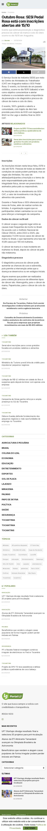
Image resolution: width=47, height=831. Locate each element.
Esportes (7, 474)
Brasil (5, 448)
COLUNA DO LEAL (11, 453)
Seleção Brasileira (18, 573)
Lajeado (6, 484)
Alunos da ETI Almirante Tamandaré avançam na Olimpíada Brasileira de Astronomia (19, 742)
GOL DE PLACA (9, 479)
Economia (7, 458)
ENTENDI (30, 828)
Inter (18, 564)
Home (4, 12)
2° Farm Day (34, 545)
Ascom (7, 40)
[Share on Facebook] (9, 72)
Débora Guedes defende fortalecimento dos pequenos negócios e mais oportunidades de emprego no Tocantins (21, 418)
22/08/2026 (18, 135)
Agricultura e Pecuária (15, 443)
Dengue (5, 559)
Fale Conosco (21, 814)
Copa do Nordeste (35, 550)
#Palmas (6, 545)
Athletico (6, 550)
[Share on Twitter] (24, 72)
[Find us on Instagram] (2, 719)
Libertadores (37, 564)
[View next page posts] (25, 153)
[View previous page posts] (21, 153)
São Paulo (32, 573)
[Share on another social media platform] (38, 72)
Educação (7, 463)
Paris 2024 (35, 568)
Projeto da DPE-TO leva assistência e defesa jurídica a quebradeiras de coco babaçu (29, 130)
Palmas (6, 494)
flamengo (40, 559)
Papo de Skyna (10, 499)
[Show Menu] (3, 4)
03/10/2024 (18, 40)
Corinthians (23, 554)
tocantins (17, 578)
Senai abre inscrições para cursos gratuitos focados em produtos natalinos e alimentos (28, 141)
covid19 (33, 554)
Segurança (8, 515)
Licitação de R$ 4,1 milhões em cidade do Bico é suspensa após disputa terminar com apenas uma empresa (23, 382)
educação (15, 559)
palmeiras (24, 568)
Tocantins (11, 12)
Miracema (7, 489)
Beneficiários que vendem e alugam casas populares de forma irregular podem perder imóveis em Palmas (21, 632)
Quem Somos (6, 814)
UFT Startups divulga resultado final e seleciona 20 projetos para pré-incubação (29, 780)
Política (6, 504)
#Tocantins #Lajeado (19, 545)
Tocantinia (8, 520)
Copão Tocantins (9, 554)
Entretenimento (11, 468)
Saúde (5, 510)
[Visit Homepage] (12, 4)
